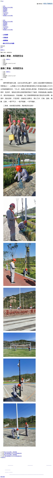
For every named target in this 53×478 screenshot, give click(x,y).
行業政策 (5, 37)
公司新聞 (5, 34)
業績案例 (5, 10)
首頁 (4, 6)
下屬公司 (5, 14)
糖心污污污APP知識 (8, 43)
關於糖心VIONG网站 (8, 7)
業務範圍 (5, 8)
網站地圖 (3, 476)
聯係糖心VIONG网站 (8, 15)
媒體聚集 (5, 40)
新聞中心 (5, 11)
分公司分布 (5, 12)
